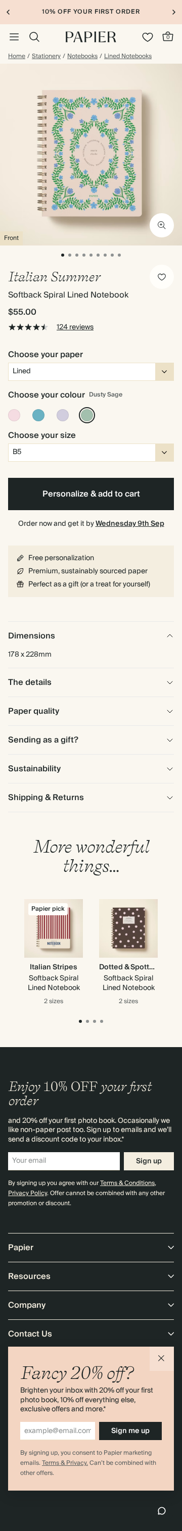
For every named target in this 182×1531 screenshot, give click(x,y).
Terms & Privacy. (65, 1463)
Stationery (46, 57)
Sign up (149, 1161)
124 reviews (75, 327)
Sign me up (130, 1431)
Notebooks (82, 57)
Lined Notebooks (128, 57)
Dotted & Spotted (128, 967)
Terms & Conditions (127, 1183)
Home (16, 57)
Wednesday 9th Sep (130, 523)
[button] (162, 1359)
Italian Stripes (53, 967)
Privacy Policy (27, 1193)
